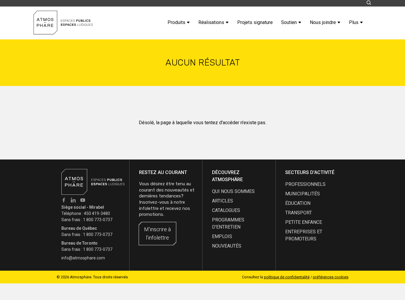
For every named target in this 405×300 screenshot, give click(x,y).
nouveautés (226, 246)
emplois (222, 236)
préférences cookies (330, 277)
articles (222, 201)
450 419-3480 (97, 213)
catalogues (226, 210)
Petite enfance (303, 222)
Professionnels (305, 184)
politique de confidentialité (287, 277)
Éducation (297, 203)
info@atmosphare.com (83, 258)
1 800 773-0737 (97, 219)
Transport (298, 213)
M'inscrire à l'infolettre (157, 233)
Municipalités (302, 194)
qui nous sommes (233, 191)
